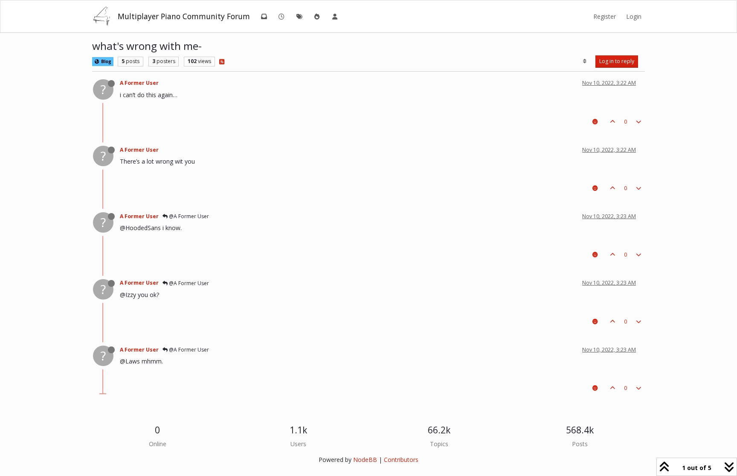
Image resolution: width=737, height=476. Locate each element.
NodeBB (365, 460)
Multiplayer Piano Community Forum (184, 16)
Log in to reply (616, 61)
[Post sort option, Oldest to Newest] (585, 61)
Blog (105, 61)
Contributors (401, 460)
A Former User (139, 83)
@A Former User (188, 216)
